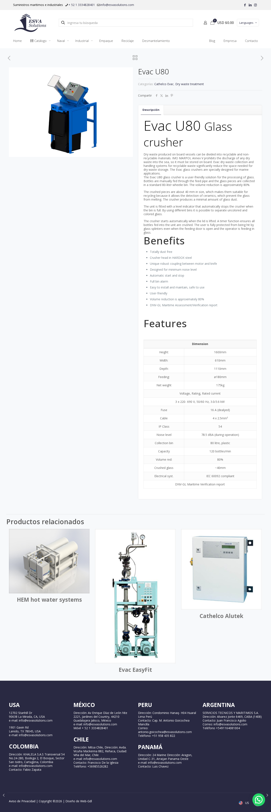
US (246, 803)
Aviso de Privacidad (22, 801)
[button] (258, 799)
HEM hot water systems (49, 599)
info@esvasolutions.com (117, 5)
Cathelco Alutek (221, 616)
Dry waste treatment (189, 84)
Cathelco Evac (164, 84)
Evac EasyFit (135, 669)
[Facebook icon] (244, 5)
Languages (246, 23)
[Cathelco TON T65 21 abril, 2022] (3, 795)
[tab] (151, 110)
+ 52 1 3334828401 (81, 5)
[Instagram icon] (255, 5)
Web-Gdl (86, 801)
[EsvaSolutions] (30, 22)
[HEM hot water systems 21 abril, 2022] (267, 795)
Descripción (150, 110)
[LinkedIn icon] (250, 5)
